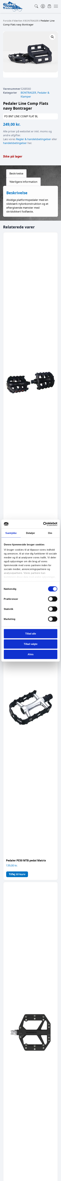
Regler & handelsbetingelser (33, 139)
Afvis (31, 654)
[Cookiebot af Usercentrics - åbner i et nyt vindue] (43, 524)
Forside (7, 20)
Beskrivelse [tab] (16, 173)
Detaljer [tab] (30, 533)
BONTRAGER (31, 20)
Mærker (18, 20)
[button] (52, 37)
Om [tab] (50, 533)
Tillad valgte (30, 644)
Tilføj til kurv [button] (17, 874)
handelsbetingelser (15, 143)
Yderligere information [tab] (23, 182)
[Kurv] (49, 6)
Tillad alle (30, 633)
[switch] (52, 599)
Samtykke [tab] (11, 533)
